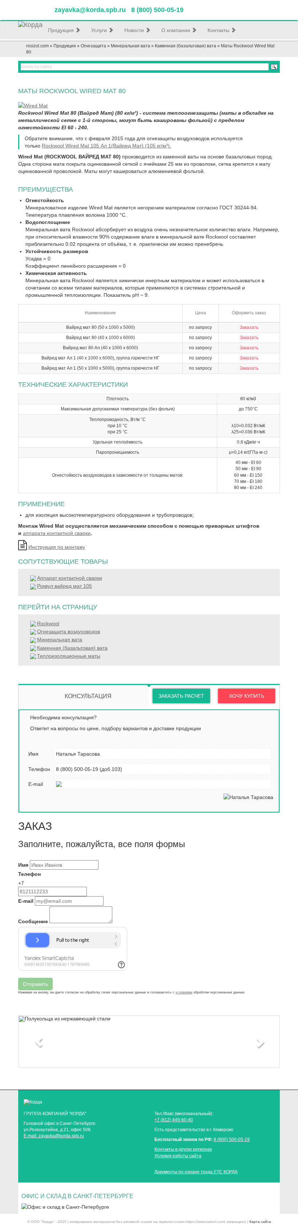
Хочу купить (246, 696)
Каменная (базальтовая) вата (185, 45)
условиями (184, 992)
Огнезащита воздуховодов (68, 631)
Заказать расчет (181, 696)
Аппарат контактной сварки (69, 578)
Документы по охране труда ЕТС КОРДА (196, 1171)
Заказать (249, 327)
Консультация (88, 696)
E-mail (25, 901)
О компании (176, 30)
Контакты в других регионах (183, 1149)
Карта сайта (260, 1222)
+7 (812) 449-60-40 (173, 1119)
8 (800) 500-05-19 (232, 1139)
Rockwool (48, 623)
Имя (23, 865)
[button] (38, 1041)
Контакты (219, 30)
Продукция (61, 30)
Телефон (29, 874)
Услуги (99, 30)
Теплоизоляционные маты (68, 656)
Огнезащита (93, 45)
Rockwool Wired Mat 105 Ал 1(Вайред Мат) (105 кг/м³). (106, 146)
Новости (134, 30)
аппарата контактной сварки (56, 533)
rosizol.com (37, 45)
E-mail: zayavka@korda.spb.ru (54, 1135)
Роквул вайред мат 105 (64, 586)
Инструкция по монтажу (56, 547)
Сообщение (33, 921)
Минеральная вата (130, 45)
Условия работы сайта (177, 1155)
